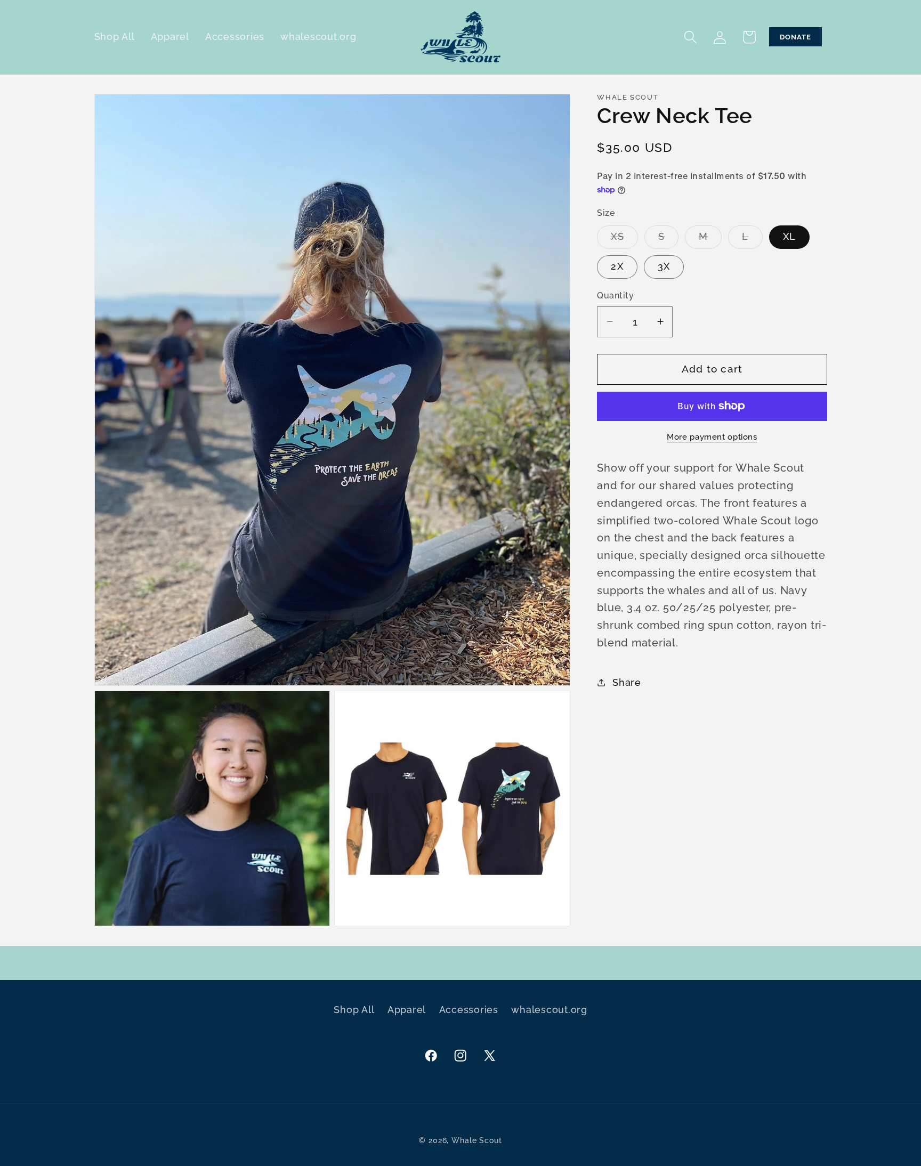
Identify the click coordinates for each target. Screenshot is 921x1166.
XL (789, 236)
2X (617, 266)
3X (664, 266)
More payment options (712, 436)
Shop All (354, 1010)
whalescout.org (549, 1010)
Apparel (406, 1010)
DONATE (795, 37)
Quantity (615, 295)
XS (624, 240)
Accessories (468, 1010)
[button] (690, 37)
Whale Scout (476, 1140)
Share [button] (626, 682)
